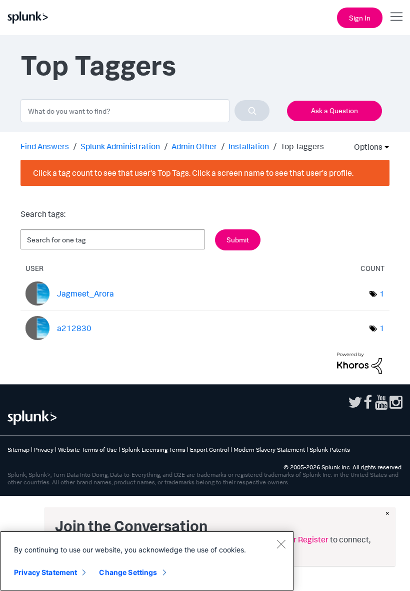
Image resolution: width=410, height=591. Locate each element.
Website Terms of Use (87, 449)
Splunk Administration (120, 146)
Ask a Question (334, 110)
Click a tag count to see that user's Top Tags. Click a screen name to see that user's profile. (193, 173)
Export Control (209, 449)
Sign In (359, 18)
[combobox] (145, 110)
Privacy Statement (45, 572)
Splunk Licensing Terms (154, 449)
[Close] (281, 544)
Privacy (44, 449)
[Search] (252, 110)
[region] (147, 561)
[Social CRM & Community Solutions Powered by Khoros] (359, 362)
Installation (248, 146)
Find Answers (44, 146)
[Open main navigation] (396, 16)
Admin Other (194, 146)
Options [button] (365, 147)
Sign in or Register (296, 539)
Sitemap (19, 449)
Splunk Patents (330, 449)
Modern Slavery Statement (269, 449)
